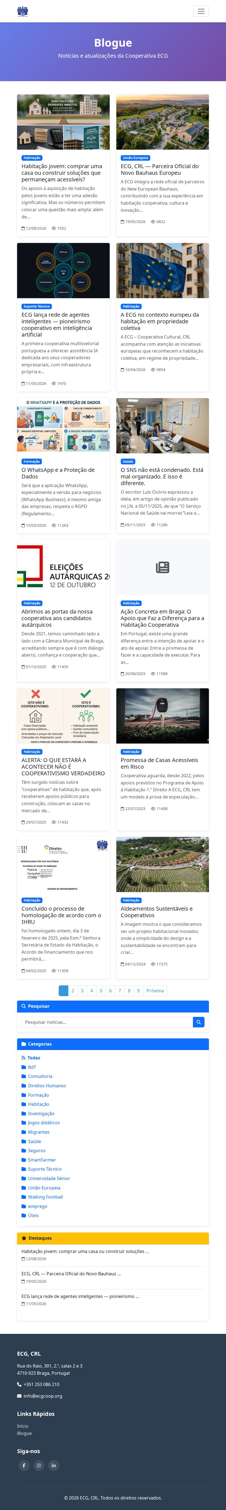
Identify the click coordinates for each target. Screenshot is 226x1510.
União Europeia (44, 1188)
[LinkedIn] (53, 1465)
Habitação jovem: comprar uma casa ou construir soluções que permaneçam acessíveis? (61, 172)
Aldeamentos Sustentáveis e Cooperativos (157, 912)
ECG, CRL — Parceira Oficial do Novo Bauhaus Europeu (160, 169)
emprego (37, 1206)
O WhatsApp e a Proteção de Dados (58, 473)
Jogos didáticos (44, 1123)
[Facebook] (23, 1465)
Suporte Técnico (45, 1169)
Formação (38, 1095)
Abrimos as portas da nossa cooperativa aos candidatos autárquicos (57, 618)
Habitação (38, 1104)
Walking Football (45, 1197)
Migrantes (39, 1132)
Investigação (41, 1113)
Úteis (33, 1215)
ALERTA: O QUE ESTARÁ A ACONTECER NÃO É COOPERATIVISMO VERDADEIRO (63, 766)
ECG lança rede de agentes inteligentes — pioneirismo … (80, 1296)
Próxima (155, 991)
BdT (32, 1067)
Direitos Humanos (47, 1086)
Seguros (36, 1150)
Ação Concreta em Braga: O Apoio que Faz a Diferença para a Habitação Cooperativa (162, 618)
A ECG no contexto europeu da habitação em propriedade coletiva (160, 321)
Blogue (24, 1433)
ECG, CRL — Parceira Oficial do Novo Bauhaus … (71, 1274)
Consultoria (40, 1076)
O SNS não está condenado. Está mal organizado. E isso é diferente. (162, 476)
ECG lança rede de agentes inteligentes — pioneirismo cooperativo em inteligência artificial (56, 324)
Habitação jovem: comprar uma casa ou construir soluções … (85, 1251)
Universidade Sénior (49, 1178)
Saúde (34, 1141)
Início (22, 1426)
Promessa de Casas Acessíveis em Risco (159, 763)
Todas (34, 1058)
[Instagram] (38, 1465)
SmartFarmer (42, 1160)
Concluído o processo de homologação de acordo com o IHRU (61, 915)
